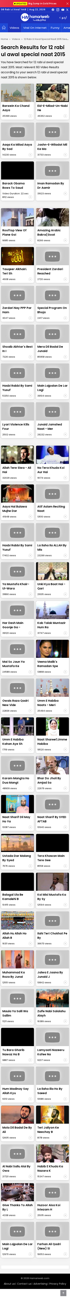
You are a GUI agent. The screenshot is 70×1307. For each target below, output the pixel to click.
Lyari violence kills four (15, 426)
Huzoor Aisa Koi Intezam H (48, 1207)
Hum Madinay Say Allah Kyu (15, 1091)
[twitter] (67, 9)
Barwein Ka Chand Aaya (15, 108)
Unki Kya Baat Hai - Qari (51, 586)
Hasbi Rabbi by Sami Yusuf (17, 388)
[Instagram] (58, 9)
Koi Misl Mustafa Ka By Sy (51, 897)
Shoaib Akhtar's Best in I (17, 349)
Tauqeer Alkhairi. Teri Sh (14, 271)
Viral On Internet (34, 27)
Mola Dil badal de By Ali (17, 1129)
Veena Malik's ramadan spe (47, 664)
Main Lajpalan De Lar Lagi (52, 388)
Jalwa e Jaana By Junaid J (50, 974)
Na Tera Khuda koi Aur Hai (50, 470)
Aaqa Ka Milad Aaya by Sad (17, 147)
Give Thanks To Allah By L (17, 1207)
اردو (64, 18)
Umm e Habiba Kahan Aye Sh (13, 741)
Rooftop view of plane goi (14, 232)
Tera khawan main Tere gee (51, 858)
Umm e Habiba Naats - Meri (48, 703)
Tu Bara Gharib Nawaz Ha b (13, 1052)
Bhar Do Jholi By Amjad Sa (49, 780)
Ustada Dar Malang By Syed (16, 858)
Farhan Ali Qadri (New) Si (49, 1246)
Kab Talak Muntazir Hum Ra (51, 625)
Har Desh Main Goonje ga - (12, 625)
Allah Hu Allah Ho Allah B (14, 935)
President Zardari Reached (50, 271)
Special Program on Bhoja (52, 310)
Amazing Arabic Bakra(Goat (49, 232)
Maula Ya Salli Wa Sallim (15, 1013)
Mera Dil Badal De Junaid (50, 349)
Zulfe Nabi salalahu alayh (51, 1013)
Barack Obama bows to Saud (13, 185)
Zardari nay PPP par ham (17, 310)
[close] (67, 3)
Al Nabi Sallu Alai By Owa (16, 1168)
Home (4, 39)
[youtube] (63, 9)
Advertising (40, 1284)
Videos (14, 27)
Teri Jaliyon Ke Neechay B (48, 1129)
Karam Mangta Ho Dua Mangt (15, 780)
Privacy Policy (57, 1284)
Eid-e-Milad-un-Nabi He (52, 108)
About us (9, 1284)
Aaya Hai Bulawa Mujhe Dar (14, 508)
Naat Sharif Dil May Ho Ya (16, 819)
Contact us (24, 1284)
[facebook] (53, 9)
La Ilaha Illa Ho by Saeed (49, 1091)
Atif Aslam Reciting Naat (51, 508)
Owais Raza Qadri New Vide (15, 703)
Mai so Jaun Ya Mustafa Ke (13, 664)
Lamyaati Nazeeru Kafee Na (50, 1052)
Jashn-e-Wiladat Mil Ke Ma (52, 147)
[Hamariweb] (35, 17)
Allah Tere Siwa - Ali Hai (16, 470)
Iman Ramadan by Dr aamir (50, 185)
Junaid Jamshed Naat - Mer (49, 426)
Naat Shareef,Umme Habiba (52, 741)
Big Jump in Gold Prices (36, 3)
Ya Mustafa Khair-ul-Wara (15, 586)
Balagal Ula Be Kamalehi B (12, 897)
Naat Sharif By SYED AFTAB (51, 819)
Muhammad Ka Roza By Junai (13, 974)
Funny (55, 27)
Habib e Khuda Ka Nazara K (50, 1168)
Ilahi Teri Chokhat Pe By (52, 935)
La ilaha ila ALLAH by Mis (52, 547)
